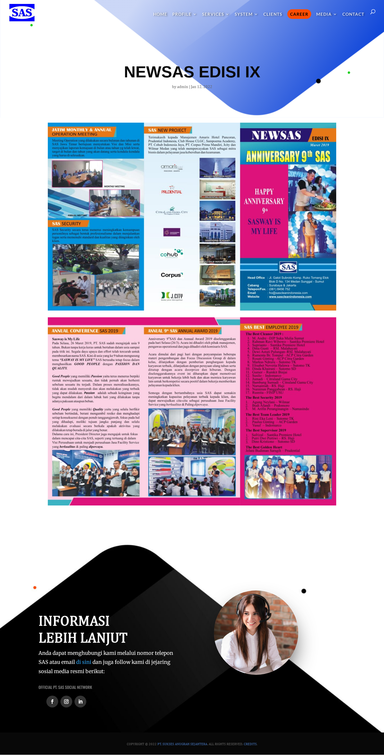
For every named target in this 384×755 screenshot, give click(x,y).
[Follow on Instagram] (66, 701)
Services (213, 14)
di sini (83, 662)
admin (182, 86)
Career (299, 14)
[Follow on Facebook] (52, 701)
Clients (272, 14)
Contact (353, 14)
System (244, 14)
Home (160, 14)
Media (324, 14)
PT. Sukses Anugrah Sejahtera (182, 744)
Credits (250, 744)
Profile (181, 14)
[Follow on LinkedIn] (80, 701)
